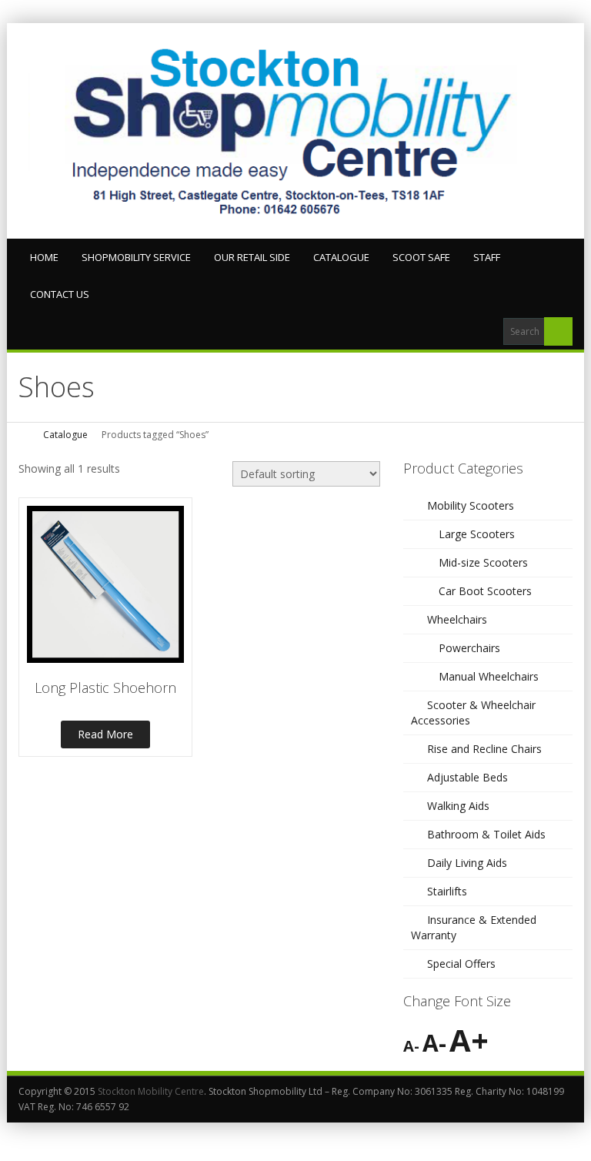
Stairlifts (447, 891)
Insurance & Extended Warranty (473, 927)
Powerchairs (469, 648)
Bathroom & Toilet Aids (486, 834)
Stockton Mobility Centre (151, 1091)
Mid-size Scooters (483, 562)
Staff (486, 257)
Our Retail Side (252, 257)
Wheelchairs (457, 619)
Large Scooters (477, 534)
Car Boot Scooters (485, 591)
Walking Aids (458, 805)
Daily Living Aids (467, 862)
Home (44, 257)
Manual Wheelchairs (489, 676)
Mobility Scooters (470, 505)
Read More (105, 734)
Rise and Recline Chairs (484, 748)
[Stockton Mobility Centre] (295, 130)
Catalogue (341, 257)
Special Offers (461, 963)
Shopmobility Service (136, 257)
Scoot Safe (421, 257)
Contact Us (59, 294)
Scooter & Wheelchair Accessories (473, 713)
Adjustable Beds (467, 777)
